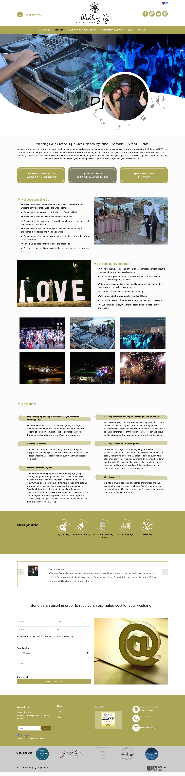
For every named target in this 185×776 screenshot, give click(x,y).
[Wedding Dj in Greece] (92, 13)
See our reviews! (36, 738)
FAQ (59, 717)
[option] (92, 576)
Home (60, 711)
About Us (61, 706)
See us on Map (147, 710)
